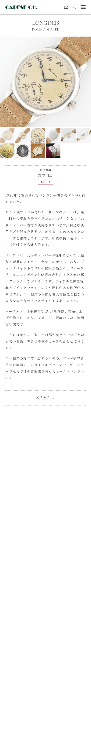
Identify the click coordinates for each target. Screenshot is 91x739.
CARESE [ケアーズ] (21, 7)
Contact (66, 7)
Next (68, 82)
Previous (23, 82)
